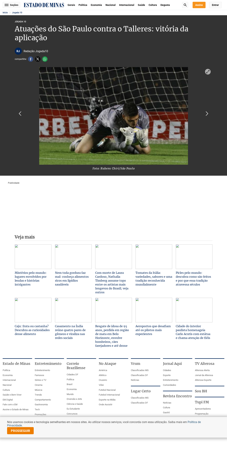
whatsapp (45, 59)
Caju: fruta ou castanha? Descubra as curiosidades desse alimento (32, 330)
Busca (185, 5)
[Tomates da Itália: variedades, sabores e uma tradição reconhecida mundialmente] (153, 256)
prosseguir (20, 431)
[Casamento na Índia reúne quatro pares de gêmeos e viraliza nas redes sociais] (73, 310)
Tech (37, 409)
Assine (199, 5)
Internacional (126, 5)
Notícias (135, 380)
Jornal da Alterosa (204, 375)
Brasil (69, 384)
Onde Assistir (105, 404)
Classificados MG (140, 370)
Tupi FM (202, 402)
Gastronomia (41, 404)
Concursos (72, 413)
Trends (38, 394)
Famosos (39, 375)
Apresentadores (203, 408)
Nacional (111, 5)
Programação (201, 413)
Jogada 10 (17, 13)
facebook (30, 59)
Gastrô (166, 412)
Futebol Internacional (109, 394)
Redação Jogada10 (36, 51)
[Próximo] (207, 113)
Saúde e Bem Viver (12, 394)
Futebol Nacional (107, 390)
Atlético (102, 375)
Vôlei (101, 385)
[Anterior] (20, 113)
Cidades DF (72, 374)
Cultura (153, 5)
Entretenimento (42, 370)
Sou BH (201, 391)
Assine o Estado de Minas (16, 409)
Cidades (167, 370)
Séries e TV (40, 380)
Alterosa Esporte (203, 380)
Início (5, 13)
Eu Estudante (73, 408)
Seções (14, 5)
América (103, 370)
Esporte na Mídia (107, 399)
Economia (96, 5)
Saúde (141, 5)
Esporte (167, 375)
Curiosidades (169, 385)
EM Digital (8, 399)
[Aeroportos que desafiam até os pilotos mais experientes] (153, 310)
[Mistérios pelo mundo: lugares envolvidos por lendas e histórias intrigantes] (33, 256)
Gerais (71, 5)
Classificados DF (139, 375)
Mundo (70, 394)
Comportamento (43, 399)
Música (38, 390)
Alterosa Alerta (202, 370)
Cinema (38, 385)
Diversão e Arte (74, 399)
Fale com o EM (10, 404)
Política (83, 5)
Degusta (165, 5)
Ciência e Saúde (75, 404)
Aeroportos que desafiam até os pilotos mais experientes (153, 330)
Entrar (215, 5)
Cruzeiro (103, 380)
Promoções (40, 414)
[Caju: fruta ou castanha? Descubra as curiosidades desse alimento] (33, 310)
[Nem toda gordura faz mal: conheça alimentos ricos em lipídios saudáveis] (73, 256)
